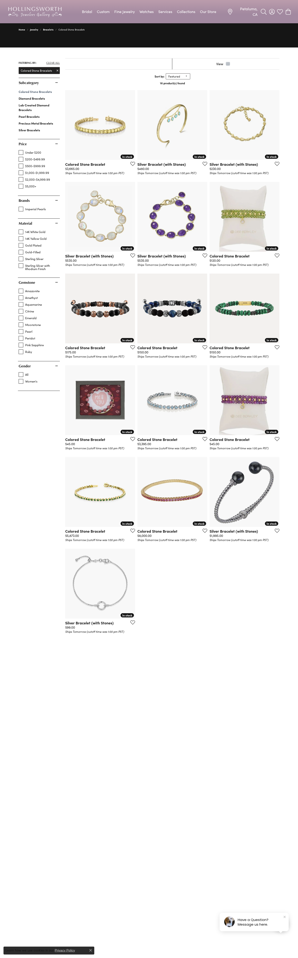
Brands (24, 200)
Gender (25, 366)
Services (165, 11)
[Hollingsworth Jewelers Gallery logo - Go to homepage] (35, 11)
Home (22, 29)
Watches (146, 11)
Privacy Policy (65, 950)
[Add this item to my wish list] (131, 163)
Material (25, 223)
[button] (264, 11)
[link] (242, 11)
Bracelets (48, 29)
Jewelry (34, 29)
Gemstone (27, 282)
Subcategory (29, 83)
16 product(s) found (172, 83)
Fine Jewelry (124, 11)
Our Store (208, 11)
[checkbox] (30, 152)
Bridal (87, 11)
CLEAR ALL (53, 62)
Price (23, 144)
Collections (186, 11)
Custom (103, 11)
